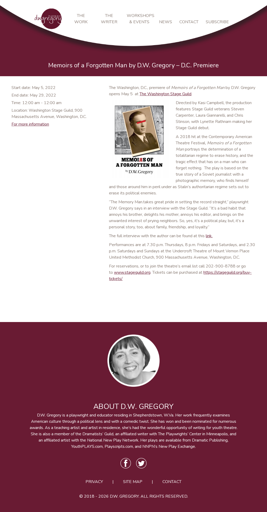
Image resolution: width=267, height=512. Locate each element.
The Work (81, 19)
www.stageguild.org (132, 272)
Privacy (94, 482)
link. (209, 236)
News (165, 22)
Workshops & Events (139, 19)
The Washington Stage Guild (165, 94)
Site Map (132, 482)
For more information (30, 124)
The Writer (109, 19)
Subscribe (216, 22)
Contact (188, 22)
